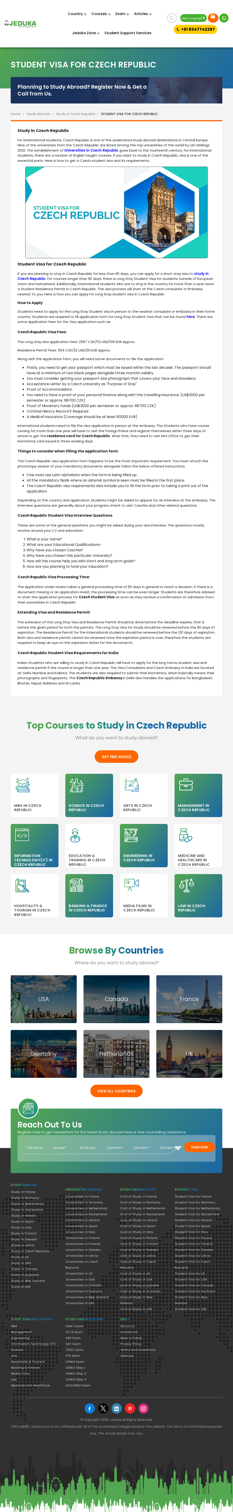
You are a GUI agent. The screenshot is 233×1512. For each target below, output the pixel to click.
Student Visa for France (193, 1196)
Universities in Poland (83, 1238)
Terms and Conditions (137, 1350)
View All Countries (116, 1091)
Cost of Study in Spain (138, 1226)
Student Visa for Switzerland (197, 1214)
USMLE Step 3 (76, 1379)
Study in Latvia (22, 1245)
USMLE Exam (75, 1362)
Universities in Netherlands (87, 1208)
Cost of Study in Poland (138, 1238)
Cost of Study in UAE (136, 1309)
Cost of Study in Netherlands (142, 1208)
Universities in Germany (84, 1202)
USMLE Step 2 (76, 1373)
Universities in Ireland (83, 1220)
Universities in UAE (80, 1303)
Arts (14, 1356)
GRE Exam (73, 1338)
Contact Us (129, 1332)
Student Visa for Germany (195, 1202)
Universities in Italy (81, 1232)
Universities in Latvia (82, 1256)
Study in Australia (25, 1275)
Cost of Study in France (138, 1196)
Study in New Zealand (28, 1281)
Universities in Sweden (83, 1250)
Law (14, 1379)
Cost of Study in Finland (139, 1244)
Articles (141, 13)
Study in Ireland (23, 1216)
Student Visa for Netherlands (197, 1208)
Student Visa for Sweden (194, 1250)
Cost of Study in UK (135, 1273)
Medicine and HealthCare (30, 1385)
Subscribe (199, 1147)
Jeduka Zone (84, 33)
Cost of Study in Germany (140, 1202)
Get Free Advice (116, 756)
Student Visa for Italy (191, 1232)
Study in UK (20, 1257)
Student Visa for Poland (193, 1238)
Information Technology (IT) (33, 1344)
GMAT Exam (75, 1326)
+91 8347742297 (198, 29)
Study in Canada (24, 1269)
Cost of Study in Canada (139, 1285)
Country (75, 13)
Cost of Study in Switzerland (142, 1214)
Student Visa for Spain (192, 1226)
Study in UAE (21, 1287)
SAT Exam (73, 1344)
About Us (127, 1326)
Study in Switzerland (27, 1210)
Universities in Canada (83, 1285)
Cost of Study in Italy (136, 1232)
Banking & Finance (25, 1368)
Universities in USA (80, 1279)
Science (17, 1350)
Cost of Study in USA (136, 1279)
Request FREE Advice (213, 18)
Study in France (23, 1192)
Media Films (20, 1373)
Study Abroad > (41, 114)
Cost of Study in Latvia (138, 1256)
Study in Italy (21, 1227)
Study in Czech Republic (30, 1251)
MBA (14, 1326)
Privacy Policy (131, 1344)
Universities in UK (79, 1273)
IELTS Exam (74, 1332)
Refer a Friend (131, 1338)
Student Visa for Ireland (193, 1220)
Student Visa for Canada (194, 1285)
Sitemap (127, 1356)
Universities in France (82, 1196)
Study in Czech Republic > (77, 114)
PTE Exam (73, 1356)
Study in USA (21, 1263)
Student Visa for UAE (191, 1309)
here (191, 316)
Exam (120, 13)
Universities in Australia (84, 1291)
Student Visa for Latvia (192, 1256)
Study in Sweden (24, 1239)
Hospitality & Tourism (28, 1362)
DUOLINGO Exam (78, 1385)
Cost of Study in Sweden (139, 1250)
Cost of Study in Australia (140, 1291)
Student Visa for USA (191, 1279)
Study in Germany (25, 1198)
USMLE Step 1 (75, 1368)
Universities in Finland (83, 1244)
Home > (18, 114)
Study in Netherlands (27, 1204)
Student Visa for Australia (195, 1291)
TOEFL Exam (75, 1350)
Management (21, 1332)
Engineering (20, 1338)
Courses (99, 13)
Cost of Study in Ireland (138, 1220)
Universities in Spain (82, 1226)
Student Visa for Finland (194, 1244)
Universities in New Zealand (87, 1297)
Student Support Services (128, 33)
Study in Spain (22, 1221)
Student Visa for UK (190, 1273)
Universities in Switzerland (86, 1214)
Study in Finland (24, 1233)
